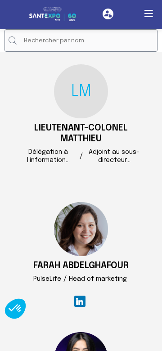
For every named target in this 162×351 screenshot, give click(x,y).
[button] (148, 13)
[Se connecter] (108, 14)
